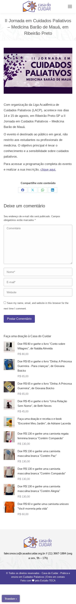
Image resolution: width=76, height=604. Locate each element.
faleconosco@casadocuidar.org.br (24, 553)
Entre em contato (55, 576)
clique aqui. (48, 169)
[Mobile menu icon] (70, 6)
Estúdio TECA (48, 580)
